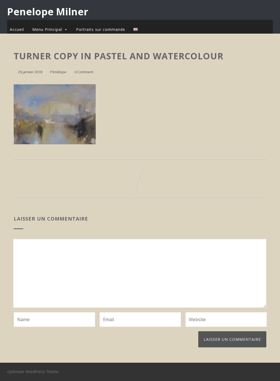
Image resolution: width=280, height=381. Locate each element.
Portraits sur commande (100, 29)
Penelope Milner (47, 11)
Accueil (17, 29)
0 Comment (84, 71)
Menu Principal (47, 29)
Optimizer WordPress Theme (33, 371)
